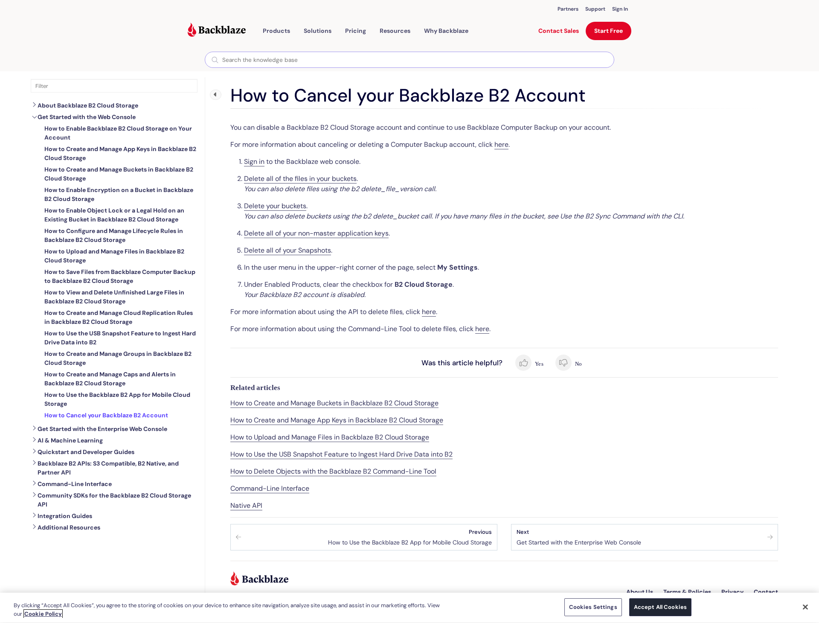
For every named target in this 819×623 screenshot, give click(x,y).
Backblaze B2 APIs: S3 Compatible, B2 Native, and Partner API (108, 468)
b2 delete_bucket (391, 216)
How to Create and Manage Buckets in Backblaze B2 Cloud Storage (334, 403)
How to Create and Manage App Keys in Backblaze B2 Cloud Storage (336, 420)
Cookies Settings (593, 607)
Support (595, 9)
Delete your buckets (275, 205)
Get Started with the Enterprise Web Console (102, 429)
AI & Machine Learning (70, 440)
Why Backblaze (446, 31)
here (501, 144)
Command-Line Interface (75, 484)
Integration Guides (65, 516)
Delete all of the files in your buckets (300, 178)
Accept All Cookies (660, 607)
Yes (538, 364)
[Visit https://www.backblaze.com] (217, 31)
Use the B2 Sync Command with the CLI (621, 216)
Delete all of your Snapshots (287, 250)
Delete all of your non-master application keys (316, 233)
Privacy (732, 592)
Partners (568, 9)
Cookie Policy (43, 613)
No (578, 364)
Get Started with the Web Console (87, 117)
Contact (766, 592)
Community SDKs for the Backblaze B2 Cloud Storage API (114, 500)
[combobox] (409, 60)
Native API (246, 505)
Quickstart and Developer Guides (86, 452)
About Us (639, 592)
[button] (276, 31)
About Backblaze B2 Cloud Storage (88, 105)
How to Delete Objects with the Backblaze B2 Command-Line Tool (333, 471)
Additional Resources (69, 527)
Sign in (254, 161)
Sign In (620, 9)
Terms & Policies (687, 592)
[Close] (805, 606)
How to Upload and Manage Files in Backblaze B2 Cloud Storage (329, 437)
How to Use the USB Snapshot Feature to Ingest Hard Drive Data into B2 (341, 454)
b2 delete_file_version (387, 188)
